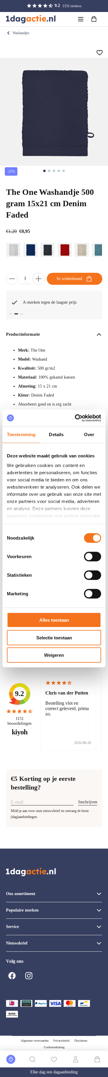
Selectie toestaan (54, 637)
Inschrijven (87, 802)
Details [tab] (56, 434)
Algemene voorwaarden (35, 1040)
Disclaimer (80, 1040)
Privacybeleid (61, 1040)
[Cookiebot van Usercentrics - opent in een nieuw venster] (76, 418)
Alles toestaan (54, 620)
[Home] (31, 19)
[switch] (92, 556)
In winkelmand (69, 278)
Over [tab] (89, 434)
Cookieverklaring (54, 1047)
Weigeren (54, 655)
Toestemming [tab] (21, 434)
